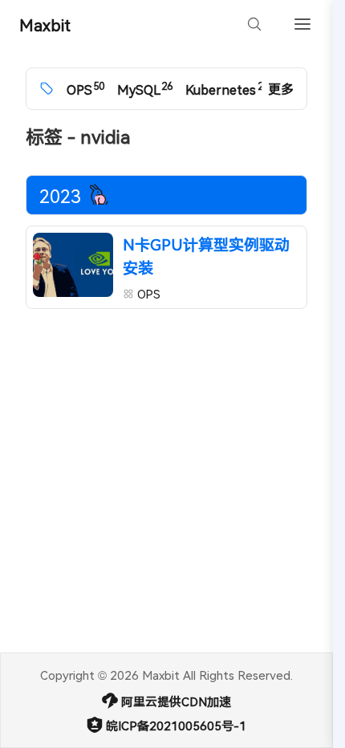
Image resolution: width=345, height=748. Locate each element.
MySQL (144, 89)
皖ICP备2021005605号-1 (176, 725)
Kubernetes (226, 89)
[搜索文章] (254, 24)
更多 (281, 88)
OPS (85, 89)
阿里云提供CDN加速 (176, 701)
